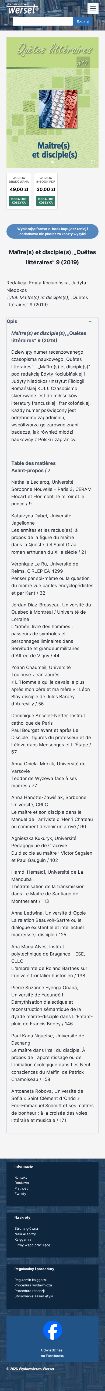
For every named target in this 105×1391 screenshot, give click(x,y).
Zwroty (20, 1194)
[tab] (52, 162)
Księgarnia (23, 1239)
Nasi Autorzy (25, 1234)
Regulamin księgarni (31, 1280)
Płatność (22, 1188)
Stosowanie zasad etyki (34, 1296)
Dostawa (22, 1183)
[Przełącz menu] (93, 8)
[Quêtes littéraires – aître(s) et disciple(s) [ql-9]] (52, 102)
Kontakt (21, 1177)
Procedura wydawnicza (33, 1285)
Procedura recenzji (30, 1291)
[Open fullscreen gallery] (93, 162)
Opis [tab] (12, 321)
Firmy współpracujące (32, 1245)
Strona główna (26, 1228)
